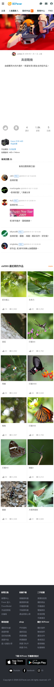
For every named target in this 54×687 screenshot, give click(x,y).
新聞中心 (5, 598)
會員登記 (41, 639)
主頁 (3, 10)
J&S (12, 175)
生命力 (31, 299)
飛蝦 (4, 383)
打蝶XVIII (33, 383)
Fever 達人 (5, 602)
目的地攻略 (6, 635)
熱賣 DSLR (23, 643)
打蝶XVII (32, 425)
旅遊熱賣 (5, 631)
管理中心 (41, 10)
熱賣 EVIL (23, 647)
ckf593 (20, 54)
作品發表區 (6, 610)
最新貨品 (23, 631)
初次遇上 (5, 299)
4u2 (11, 200)
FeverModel (6, 606)
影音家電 (41, 614)
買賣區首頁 (42, 598)
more (50, 266)
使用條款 (41, 643)
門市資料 (23, 627)
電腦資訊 (41, 610)
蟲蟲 (4, 509)
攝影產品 (41, 602)
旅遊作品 (5, 639)
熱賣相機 (23, 635)
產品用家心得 (24, 614)
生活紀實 (12, 149)
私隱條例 (41, 647)
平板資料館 (24, 610)
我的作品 (27, 10)
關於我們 (41, 627)
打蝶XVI (5, 467)
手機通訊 (41, 606)
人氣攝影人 (14, 10)
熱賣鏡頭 (23, 639)
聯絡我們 (41, 631)
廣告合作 (41, 635)
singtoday (14, 244)
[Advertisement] (27, 97)
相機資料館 (24, 598)
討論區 (4, 614)
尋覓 (4, 341)
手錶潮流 (41, 618)
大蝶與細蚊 (33, 509)
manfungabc (15, 188)
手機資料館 (24, 606)
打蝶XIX (32, 341)
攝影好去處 (6, 627)
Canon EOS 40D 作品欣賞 (16, 142)
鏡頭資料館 (24, 602)
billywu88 (14, 231)
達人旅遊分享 (6, 643)
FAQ (50, 10)
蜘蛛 (4, 425)
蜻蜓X (31, 467)
